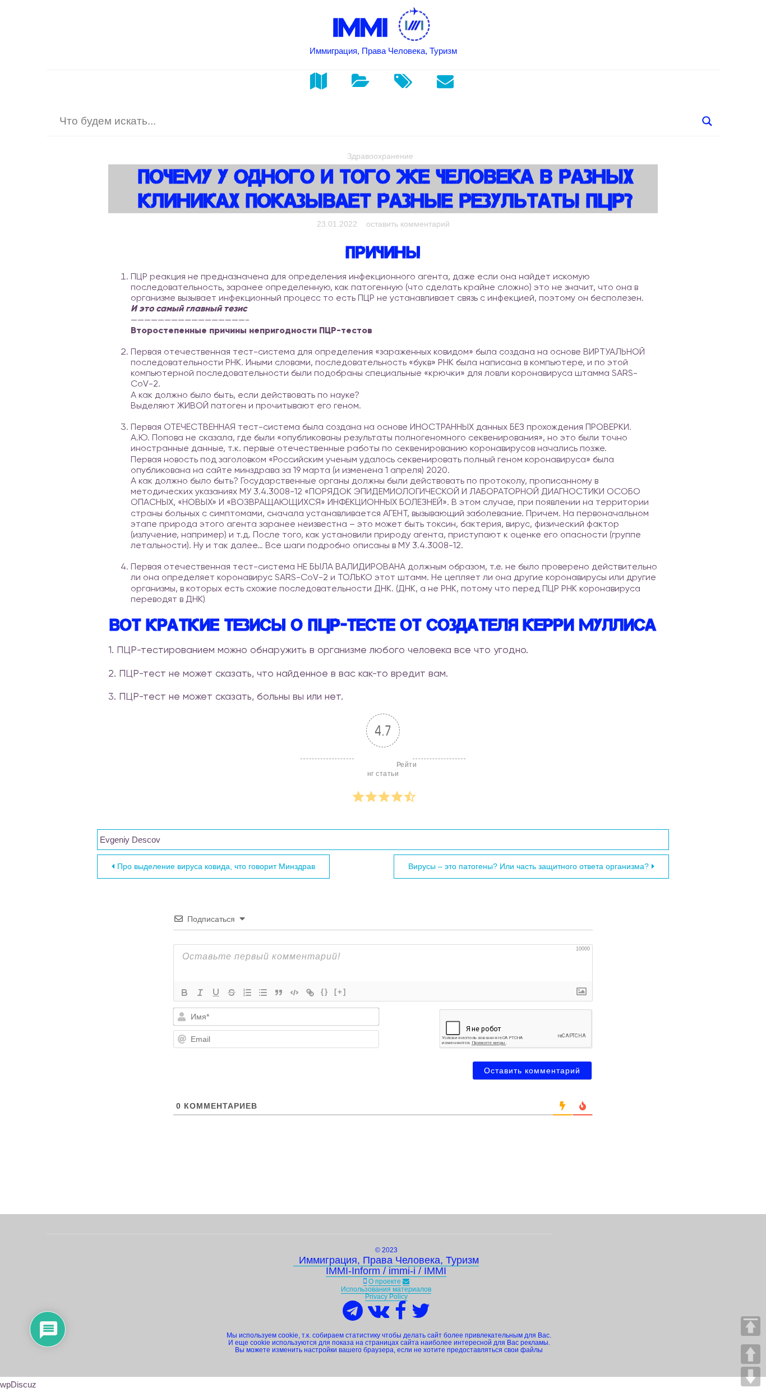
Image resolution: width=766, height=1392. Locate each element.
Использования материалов (386, 1289)
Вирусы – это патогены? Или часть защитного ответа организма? (528, 866)
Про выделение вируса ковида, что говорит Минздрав (216, 866)
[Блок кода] (294, 992)
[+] (340, 991)
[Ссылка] (310, 992)
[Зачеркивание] (231, 992)
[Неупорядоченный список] (263, 992)
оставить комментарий (408, 223)
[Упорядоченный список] (247, 992)
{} (325, 991)
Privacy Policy (386, 1297)
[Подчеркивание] (216, 992)
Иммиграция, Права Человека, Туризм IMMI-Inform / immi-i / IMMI (386, 1266)
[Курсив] (200, 992)
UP (750, 1354)
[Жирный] (184, 992)
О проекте (384, 1281)
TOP (750, 1326)
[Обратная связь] (406, 1282)
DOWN (750, 1376)
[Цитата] (279, 992)
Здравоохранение (380, 155)
